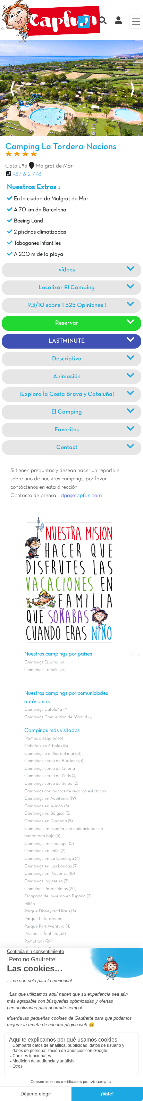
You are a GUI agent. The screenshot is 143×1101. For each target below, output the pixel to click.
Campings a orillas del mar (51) (52, 754)
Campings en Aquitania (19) (50, 799)
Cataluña (16, 166)
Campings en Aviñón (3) (46, 806)
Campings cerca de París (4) (50, 776)
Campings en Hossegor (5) (49, 844)
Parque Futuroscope (43, 919)
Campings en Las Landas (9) (50, 866)
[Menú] (136, 21)
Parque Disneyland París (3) (50, 911)
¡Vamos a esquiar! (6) (43, 738)
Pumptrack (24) (38, 941)
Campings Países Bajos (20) (50, 889)
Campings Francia (41, 670)
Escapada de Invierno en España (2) (57, 896)
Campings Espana (41, 662)
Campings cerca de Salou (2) (51, 784)
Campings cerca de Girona (49, 769)
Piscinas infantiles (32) (45, 934)
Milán (29, 904)
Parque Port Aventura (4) (47, 926)
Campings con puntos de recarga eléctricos (65, 791)
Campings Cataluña (43, 710)
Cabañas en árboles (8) (46, 746)
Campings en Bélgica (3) (47, 814)
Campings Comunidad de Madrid (55, 717)
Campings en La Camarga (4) (51, 859)
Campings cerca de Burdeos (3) (53, 761)
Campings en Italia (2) (44, 851)
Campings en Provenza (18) (49, 874)
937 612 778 (26, 174)
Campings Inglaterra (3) (46, 881)
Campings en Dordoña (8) (48, 821)
